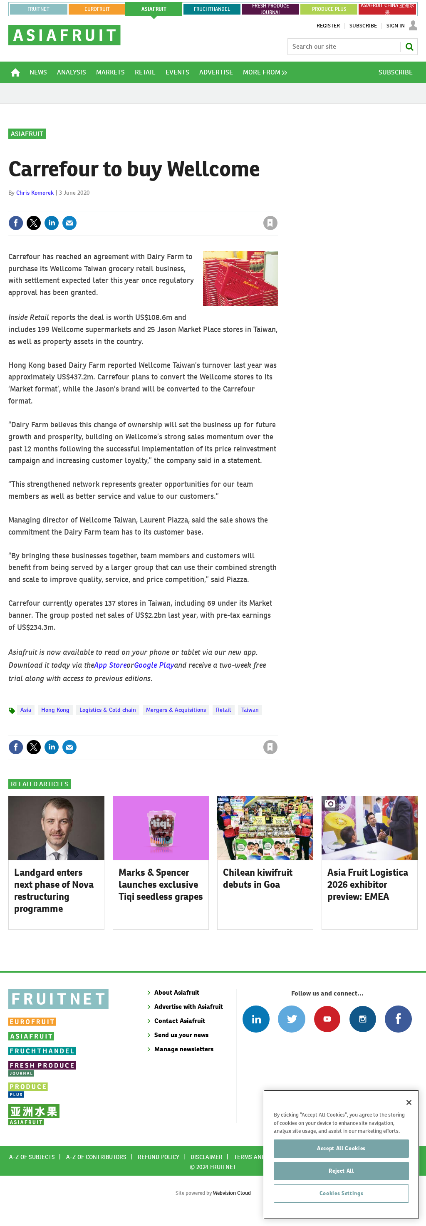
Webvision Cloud (232, 1192)
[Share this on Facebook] (15, 222)
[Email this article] (69, 222)
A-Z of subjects (32, 1157)
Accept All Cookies (341, 1148)
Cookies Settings (342, 1193)
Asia (25, 709)
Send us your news (181, 1034)
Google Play (154, 664)
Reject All (341, 1170)
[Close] (409, 1102)
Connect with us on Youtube (327, 1019)
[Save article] (270, 222)
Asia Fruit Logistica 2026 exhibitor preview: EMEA (367, 884)
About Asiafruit (176, 992)
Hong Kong (55, 709)
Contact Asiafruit (179, 1020)
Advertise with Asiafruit (188, 1006)
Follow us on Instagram (362, 1019)
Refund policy (158, 1157)
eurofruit (97, 9)
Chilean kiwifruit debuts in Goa (257, 878)
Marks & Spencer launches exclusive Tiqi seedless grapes (161, 884)
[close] (277, 206)
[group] (263, 72)
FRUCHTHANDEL (212, 9)
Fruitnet (38, 9)
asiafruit (153, 9)
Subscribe (363, 26)
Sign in (171, 206)
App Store (110, 664)
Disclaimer (207, 1157)
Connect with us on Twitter (291, 1019)
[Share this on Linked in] (51, 222)
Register (328, 26)
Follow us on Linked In (256, 1019)
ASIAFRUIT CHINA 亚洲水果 (387, 9)
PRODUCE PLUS (329, 9)
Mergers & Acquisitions (176, 709)
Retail (223, 709)
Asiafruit (27, 133)
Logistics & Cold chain (107, 709)
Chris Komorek (35, 192)
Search (409, 46)
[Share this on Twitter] (33, 222)
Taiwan (250, 709)
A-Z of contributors (96, 1157)
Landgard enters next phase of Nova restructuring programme (54, 890)
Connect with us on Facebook (398, 1019)
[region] (341, 1154)
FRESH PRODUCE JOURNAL (270, 9)
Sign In (395, 26)
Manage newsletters (183, 1049)
